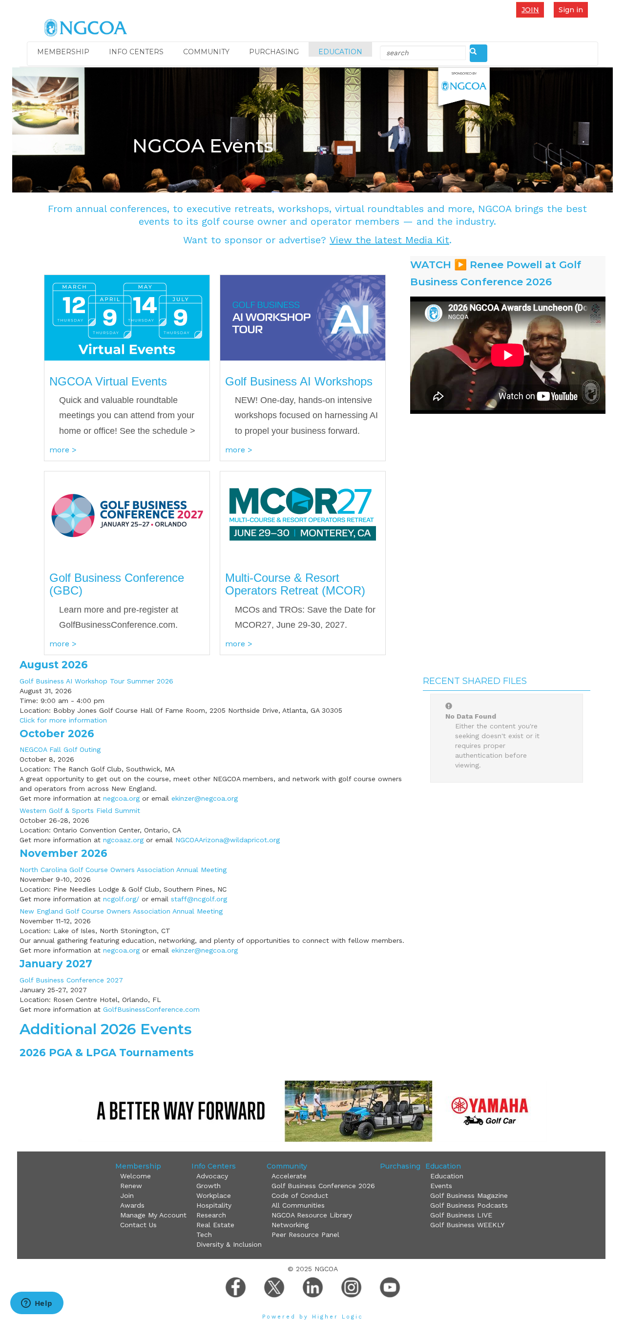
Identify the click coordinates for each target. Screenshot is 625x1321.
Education (340, 51)
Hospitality (213, 1205)
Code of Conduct (299, 1195)
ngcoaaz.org (123, 840)
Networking (290, 1225)
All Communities (298, 1205)
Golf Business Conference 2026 (323, 1186)
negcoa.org (121, 798)
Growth (208, 1186)
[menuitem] (532, 9)
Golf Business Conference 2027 (71, 980)
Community (206, 51)
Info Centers (136, 51)
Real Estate (215, 1225)
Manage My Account (153, 1215)
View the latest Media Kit (389, 240)
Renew (131, 1186)
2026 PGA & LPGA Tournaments (107, 1052)
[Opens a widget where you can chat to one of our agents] (36, 1304)
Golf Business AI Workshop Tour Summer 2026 (96, 681)
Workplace (213, 1195)
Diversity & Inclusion (229, 1244)
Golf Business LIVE (461, 1215)
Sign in (571, 9)
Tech (204, 1234)
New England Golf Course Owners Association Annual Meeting (121, 911)
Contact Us (138, 1225)
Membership (63, 51)
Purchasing (274, 51)
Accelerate (289, 1176)
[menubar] (532, 9)
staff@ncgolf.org (199, 899)
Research (211, 1215)
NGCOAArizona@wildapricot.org (227, 840)
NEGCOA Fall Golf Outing (60, 749)
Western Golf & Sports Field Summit (80, 810)
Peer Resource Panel (305, 1234)
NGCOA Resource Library (311, 1215)
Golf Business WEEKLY (467, 1225)
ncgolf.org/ (121, 899)
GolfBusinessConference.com (151, 1009)
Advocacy (212, 1176)
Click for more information (63, 720)
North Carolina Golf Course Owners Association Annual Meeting (123, 870)
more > (63, 449)
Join (530, 9)
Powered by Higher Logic (312, 1317)
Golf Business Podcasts (469, 1205)
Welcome (135, 1176)
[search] (478, 53)
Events (441, 1186)
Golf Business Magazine (469, 1195)
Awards (132, 1205)
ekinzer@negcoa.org (204, 798)
